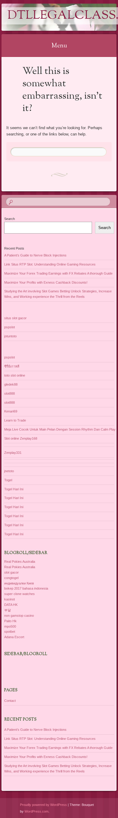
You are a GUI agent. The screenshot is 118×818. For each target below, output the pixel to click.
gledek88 (11, 384)
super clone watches (19, 594)
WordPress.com (36, 811)
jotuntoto (10, 336)
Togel (8, 480)
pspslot (9, 327)
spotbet (9, 631)
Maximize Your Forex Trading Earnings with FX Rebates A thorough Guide (58, 273)
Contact (10, 700)
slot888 (9, 393)
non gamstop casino (19, 615)
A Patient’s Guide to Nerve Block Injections (35, 255)
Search (9, 219)
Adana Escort (14, 637)
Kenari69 (10, 411)
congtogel (11, 578)
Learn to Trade (15, 420)
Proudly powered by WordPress (43, 805)
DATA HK (11, 604)
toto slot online (14, 375)
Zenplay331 (12, 452)
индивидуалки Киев (19, 583)
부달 (7, 610)
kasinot (9, 599)
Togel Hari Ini (13, 489)
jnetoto (9, 471)
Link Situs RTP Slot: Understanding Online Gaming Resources (50, 264)
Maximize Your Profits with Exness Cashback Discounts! (45, 282)
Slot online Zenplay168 (20, 438)
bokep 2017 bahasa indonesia (26, 588)
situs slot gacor (15, 318)
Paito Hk (10, 621)
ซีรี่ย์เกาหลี (11, 366)
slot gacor (11, 572)
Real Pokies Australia (19, 561)
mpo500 (10, 626)
